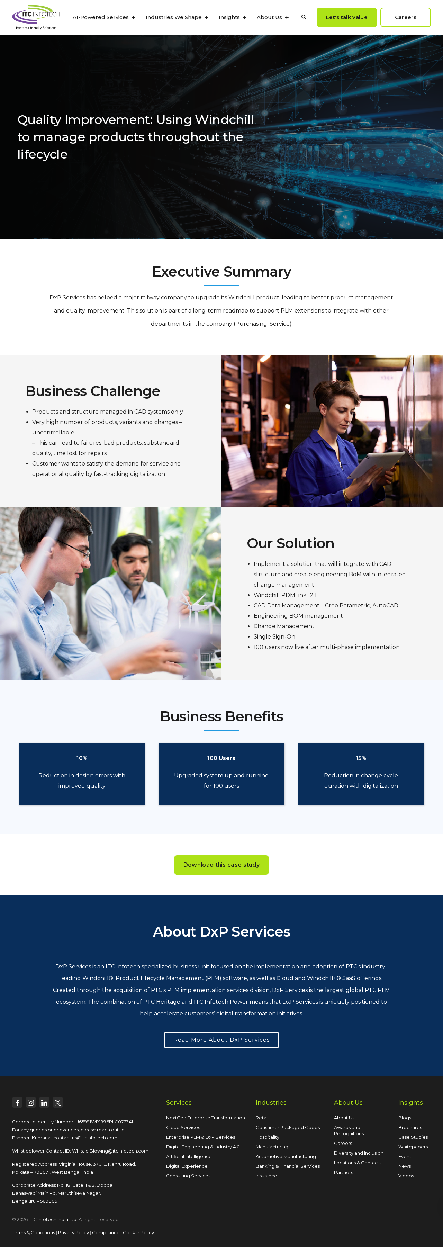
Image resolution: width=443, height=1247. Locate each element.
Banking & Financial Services (288, 1166)
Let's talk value (347, 17)
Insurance (266, 1175)
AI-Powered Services (101, 17)
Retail (262, 1117)
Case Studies (413, 1137)
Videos (406, 1175)
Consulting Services (188, 1175)
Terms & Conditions (33, 1232)
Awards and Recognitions (349, 1130)
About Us (269, 17)
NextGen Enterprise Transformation (205, 1117)
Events (405, 1156)
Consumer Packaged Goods (288, 1127)
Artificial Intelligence (189, 1156)
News (404, 1166)
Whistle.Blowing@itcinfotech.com (110, 1151)
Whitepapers (413, 1146)
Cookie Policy (138, 1232)
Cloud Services (183, 1127)
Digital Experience (187, 1166)
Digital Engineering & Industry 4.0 (203, 1146)
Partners (343, 1172)
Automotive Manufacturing (286, 1156)
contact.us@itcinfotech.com (85, 1137)
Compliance (106, 1232)
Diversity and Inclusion (358, 1153)
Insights (229, 17)
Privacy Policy (73, 1232)
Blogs (404, 1117)
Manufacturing (272, 1146)
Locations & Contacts (357, 1162)
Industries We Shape (174, 17)
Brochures (410, 1127)
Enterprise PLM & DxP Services (200, 1137)
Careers (343, 1143)
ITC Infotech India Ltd (53, 1219)
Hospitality (267, 1137)
